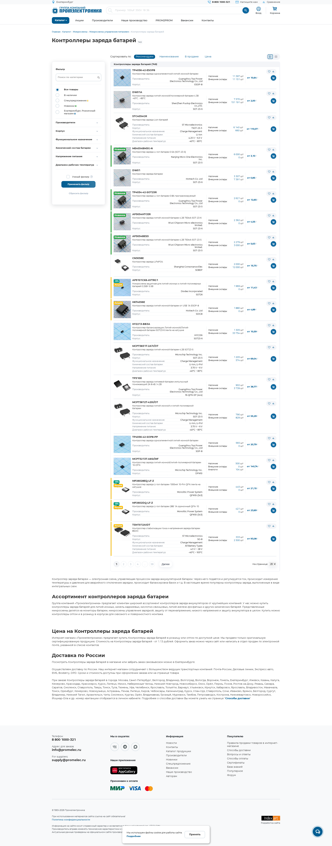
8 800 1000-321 (64, 739)
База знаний (235, 767)
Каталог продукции (178, 751)
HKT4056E (138, 302)
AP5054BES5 (140, 236)
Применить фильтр (78, 184)
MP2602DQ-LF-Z (142, 503)
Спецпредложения (178, 764)
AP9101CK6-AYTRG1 (145, 280)
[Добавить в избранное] (269, 71)
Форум (231, 775)
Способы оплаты (237, 758)
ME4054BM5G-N (142, 148)
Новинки (171, 760)
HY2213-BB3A (141, 324)
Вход (258, 13)
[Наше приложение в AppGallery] (137, 770)
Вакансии (172, 768)
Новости (171, 743)
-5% (116, 281)
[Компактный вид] (270, 56)
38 (152, 564)
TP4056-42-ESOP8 (143, 70)
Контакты (172, 747)
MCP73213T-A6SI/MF (145, 459)
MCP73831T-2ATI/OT (145, 346)
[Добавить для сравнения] (273, 71)
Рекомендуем (144, 57)
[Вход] (258, 9)
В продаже (192, 57)
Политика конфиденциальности (71, 819)
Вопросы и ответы (239, 754)
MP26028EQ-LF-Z (143, 481)
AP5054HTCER (141, 214)
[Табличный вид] (276, 57)
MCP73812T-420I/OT (145, 402)
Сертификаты (236, 763)
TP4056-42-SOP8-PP (145, 437)
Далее (166, 564)
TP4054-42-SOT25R (144, 192)
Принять (194, 834)
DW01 (136, 170)
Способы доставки (237, 698)
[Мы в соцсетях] (114, 746)
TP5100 (137, 378)
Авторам (171, 776)
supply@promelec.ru (69, 760)
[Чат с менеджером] (317, 831)
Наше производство (179, 772)
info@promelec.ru (66, 750)
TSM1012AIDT (141, 525)
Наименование (169, 57)
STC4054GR (139, 116)
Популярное (235, 771)
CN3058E (138, 258)
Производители (176, 755)
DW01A (137, 92)
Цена (208, 57)
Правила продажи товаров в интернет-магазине (252, 744)
